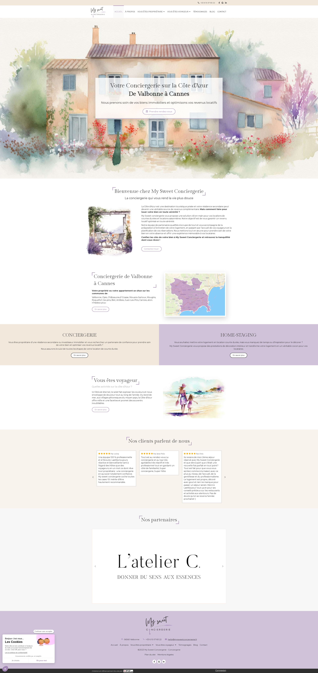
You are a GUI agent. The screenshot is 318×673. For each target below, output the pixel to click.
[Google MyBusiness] (222, 3)
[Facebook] (219, 3)
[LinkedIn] (226, 3)
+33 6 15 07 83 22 (153, 639)
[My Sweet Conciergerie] (98, 17)
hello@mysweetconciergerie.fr (182, 639)
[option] (116, 463)
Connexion (220, 670)
